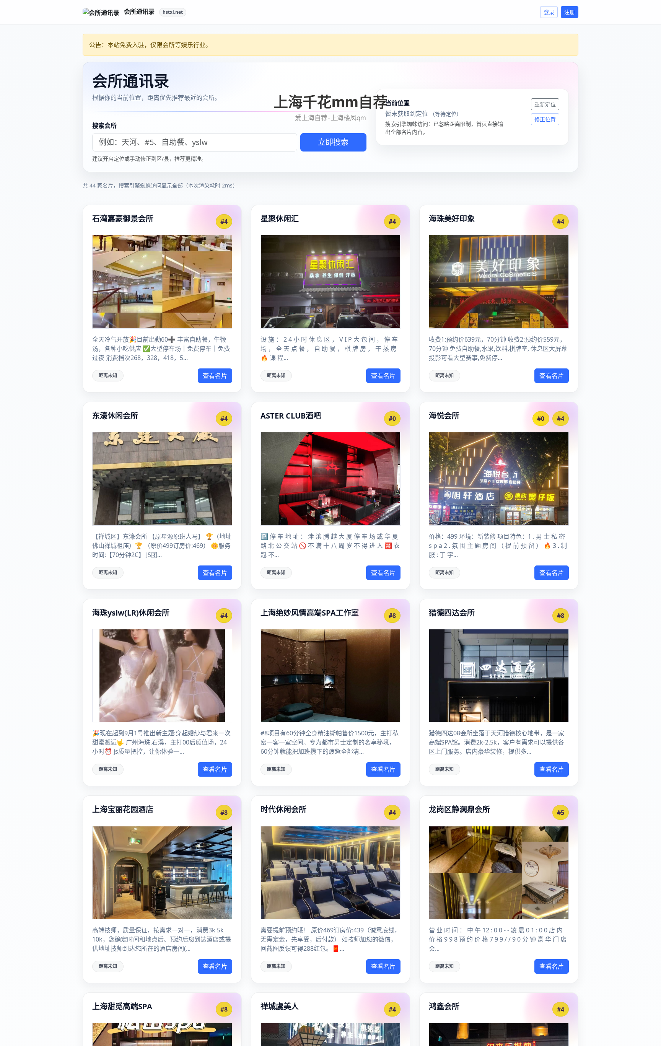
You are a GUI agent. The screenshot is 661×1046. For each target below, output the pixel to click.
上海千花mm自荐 (330, 102)
